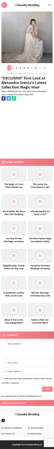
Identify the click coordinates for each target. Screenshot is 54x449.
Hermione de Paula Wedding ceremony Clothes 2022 (40, 268)
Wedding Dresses (14, 91)
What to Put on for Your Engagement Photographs (13, 323)
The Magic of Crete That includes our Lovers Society (14, 187)
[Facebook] (3, 420)
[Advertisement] (27, 130)
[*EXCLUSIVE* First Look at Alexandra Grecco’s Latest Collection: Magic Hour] (27, 62)
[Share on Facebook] (3, 98)
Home (3, 91)
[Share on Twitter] (14, 98)
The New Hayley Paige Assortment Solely (40, 240)
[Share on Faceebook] (9, 98)
